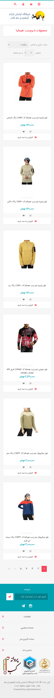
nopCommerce (33, 689)
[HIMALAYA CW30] (27, 170)
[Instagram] (30, 606)
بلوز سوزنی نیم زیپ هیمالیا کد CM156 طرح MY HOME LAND (27, 371)
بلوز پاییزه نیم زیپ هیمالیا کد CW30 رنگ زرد (27, 285)
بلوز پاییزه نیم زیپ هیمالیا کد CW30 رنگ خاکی (27, 201)
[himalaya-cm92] (27, 86)
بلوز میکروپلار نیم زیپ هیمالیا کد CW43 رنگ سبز (27, 453)
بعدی (15, 569)
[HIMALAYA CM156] (27, 338)
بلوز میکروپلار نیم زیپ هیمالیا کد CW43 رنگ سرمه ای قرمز (27, 539)
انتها (9, 569)
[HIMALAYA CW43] (27, 422)
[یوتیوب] (23, 606)
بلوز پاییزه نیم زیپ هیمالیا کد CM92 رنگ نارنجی (27, 118)
